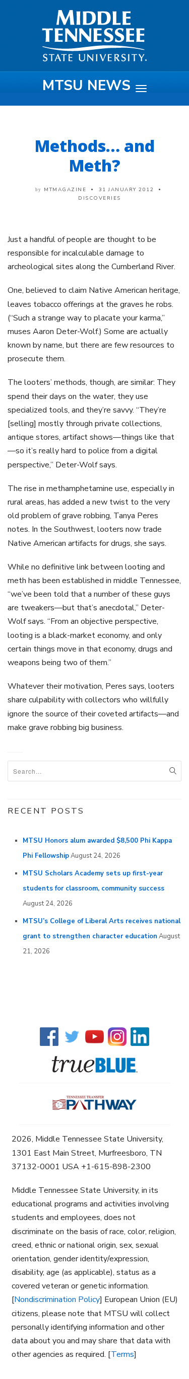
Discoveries (99, 198)
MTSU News (86, 85)
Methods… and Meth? (95, 155)
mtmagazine (65, 189)
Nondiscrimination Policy (57, 1299)
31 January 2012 (126, 189)
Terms (122, 1354)
